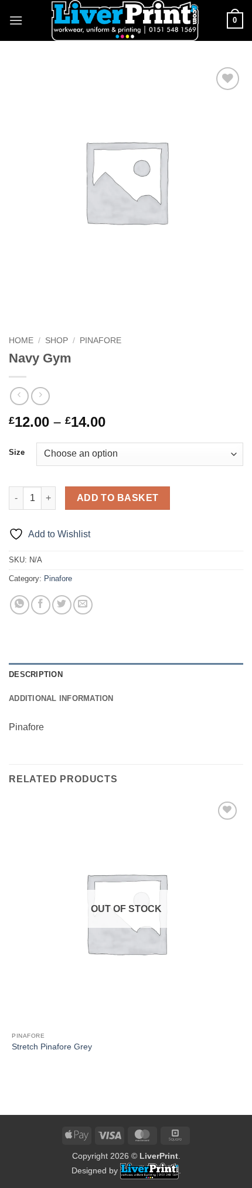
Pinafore (100, 340)
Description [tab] (36, 674)
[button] (16, 20)
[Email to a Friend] (83, 604)
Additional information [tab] (61, 698)
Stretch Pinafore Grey (52, 1046)
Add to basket (118, 498)
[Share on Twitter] (61, 604)
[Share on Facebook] (40, 604)
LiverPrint (158, 1156)
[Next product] (19, 396)
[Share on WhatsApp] (19, 604)
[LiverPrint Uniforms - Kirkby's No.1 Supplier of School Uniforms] (125, 20)
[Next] (52, 309)
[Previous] (20, 309)
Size (17, 452)
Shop (56, 340)
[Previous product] (40, 396)
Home (21, 340)
